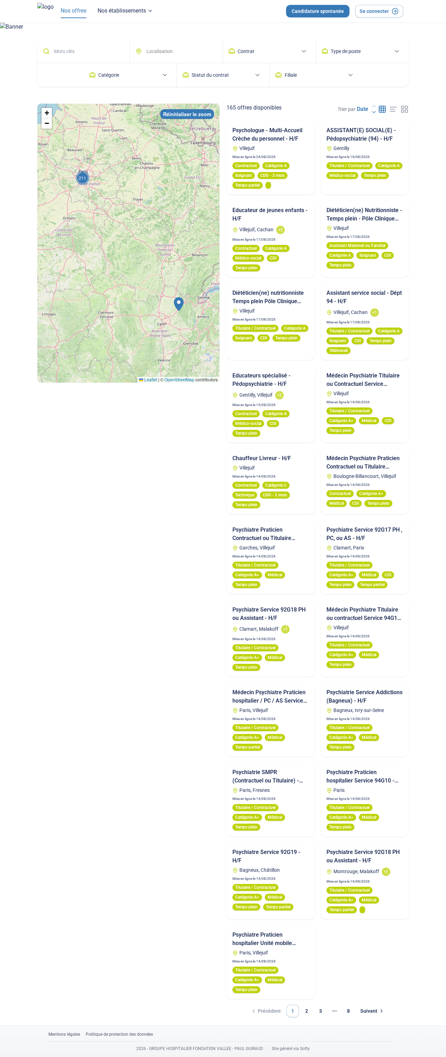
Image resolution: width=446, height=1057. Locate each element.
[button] (178, 304)
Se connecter (374, 11)
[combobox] (179, 51)
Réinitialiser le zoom (187, 114)
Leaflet (150, 379)
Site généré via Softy (291, 1048)
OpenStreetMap (179, 379)
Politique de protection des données (119, 1034)
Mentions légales (64, 1034)
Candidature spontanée (318, 11)
